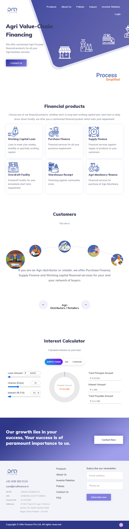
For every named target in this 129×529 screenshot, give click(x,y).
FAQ (58, 497)
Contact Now (109, 439)
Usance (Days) (16, 382)
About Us (66, 6)
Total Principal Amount (100, 373)
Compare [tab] (77, 362)
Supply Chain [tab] (54, 362)
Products (51, 6)
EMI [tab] (66, 362)
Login (118, 14)
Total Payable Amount (100, 395)
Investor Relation (111, 6)
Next (85, 304)
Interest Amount (97, 384)
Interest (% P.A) (16, 392)
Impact (93, 6)
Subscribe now (99, 497)
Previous (43, 304)
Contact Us (16, 63)
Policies (80, 6)
